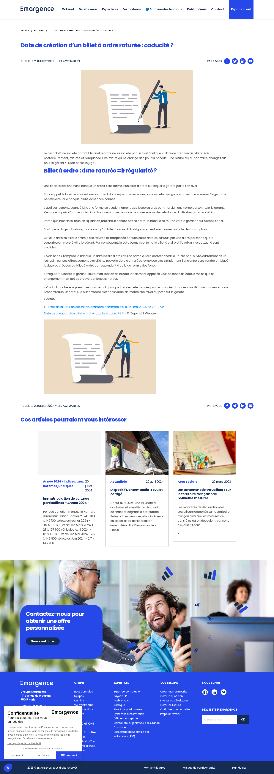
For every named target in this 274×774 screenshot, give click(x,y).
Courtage (120, 727)
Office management (127, 718)
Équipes (79, 696)
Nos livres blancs (84, 746)
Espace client (241, 9)
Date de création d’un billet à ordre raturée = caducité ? (84, 313)
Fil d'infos (39, 30)
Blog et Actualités (85, 732)
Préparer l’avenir (170, 714)
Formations (131, 9)
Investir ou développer (174, 700)
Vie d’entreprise (84, 705)
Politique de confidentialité (198, 768)
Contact (217, 9)
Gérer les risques (170, 705)
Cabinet (68, 9)
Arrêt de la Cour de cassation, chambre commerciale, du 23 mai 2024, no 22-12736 (106, 307)
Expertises (110, 9)
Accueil (25, 30)
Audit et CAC (122, 700)
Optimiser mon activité (175, 709)
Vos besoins (88, 9)
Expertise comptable (127, 691)
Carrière (79, 700)
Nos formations (84, 709)
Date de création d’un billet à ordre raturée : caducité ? (81, 30)
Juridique (119, 705)
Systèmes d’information (129, 714)
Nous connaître (84, 691)
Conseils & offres (85, 741)
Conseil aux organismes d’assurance (137, 723)
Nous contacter (43, 641)
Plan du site (239, 768)
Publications (197, 9)
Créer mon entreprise (174, 691)
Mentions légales (154, 768)
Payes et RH (121, 696)
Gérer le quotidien (171, 696)
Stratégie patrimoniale (128, 709)
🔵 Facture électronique (163, 9)
